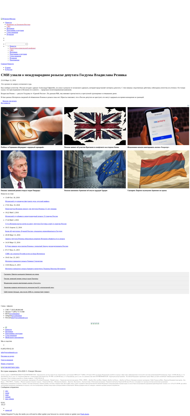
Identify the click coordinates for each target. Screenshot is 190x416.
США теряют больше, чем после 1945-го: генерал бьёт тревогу (26, 292)
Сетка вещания (12, 32)
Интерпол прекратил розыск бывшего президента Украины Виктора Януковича (35, 269)
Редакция (10, 34)
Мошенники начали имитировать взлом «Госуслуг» (22, 283)
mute (7, 395)
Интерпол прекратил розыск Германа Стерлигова (24, 261)
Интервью (10, 28)
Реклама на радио (7, 356)
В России (8, 69)
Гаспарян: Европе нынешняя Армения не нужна (21, 274)
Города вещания (7, 360)
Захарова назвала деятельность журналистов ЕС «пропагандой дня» (29, 287)
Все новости (5, 103)
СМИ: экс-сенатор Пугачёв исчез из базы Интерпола (25, 254)
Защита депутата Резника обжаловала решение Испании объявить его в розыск (35, 239)
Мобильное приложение (14, 337)
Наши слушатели (7, 364)
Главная (4, 64)
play (6, 391)
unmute (7, 397)
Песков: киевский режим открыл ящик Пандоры (21, 278)
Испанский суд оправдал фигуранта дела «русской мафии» (27, 201)
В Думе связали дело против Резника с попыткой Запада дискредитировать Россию (36, 246)
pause (7, 393)
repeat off (8, 410)
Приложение (14, 60)
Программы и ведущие (15, 30)
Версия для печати (10, 101)
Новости (8, 22)
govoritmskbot (14, 314)
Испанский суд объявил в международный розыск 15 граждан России (31, 216)
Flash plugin (84, 414)
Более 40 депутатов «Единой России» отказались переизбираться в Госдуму (33, 231)
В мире (8, 67)
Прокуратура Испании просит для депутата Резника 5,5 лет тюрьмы (31, 209)
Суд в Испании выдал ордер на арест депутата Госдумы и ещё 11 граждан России (36, 224)
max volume (9, 399)
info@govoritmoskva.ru (19, 318)
